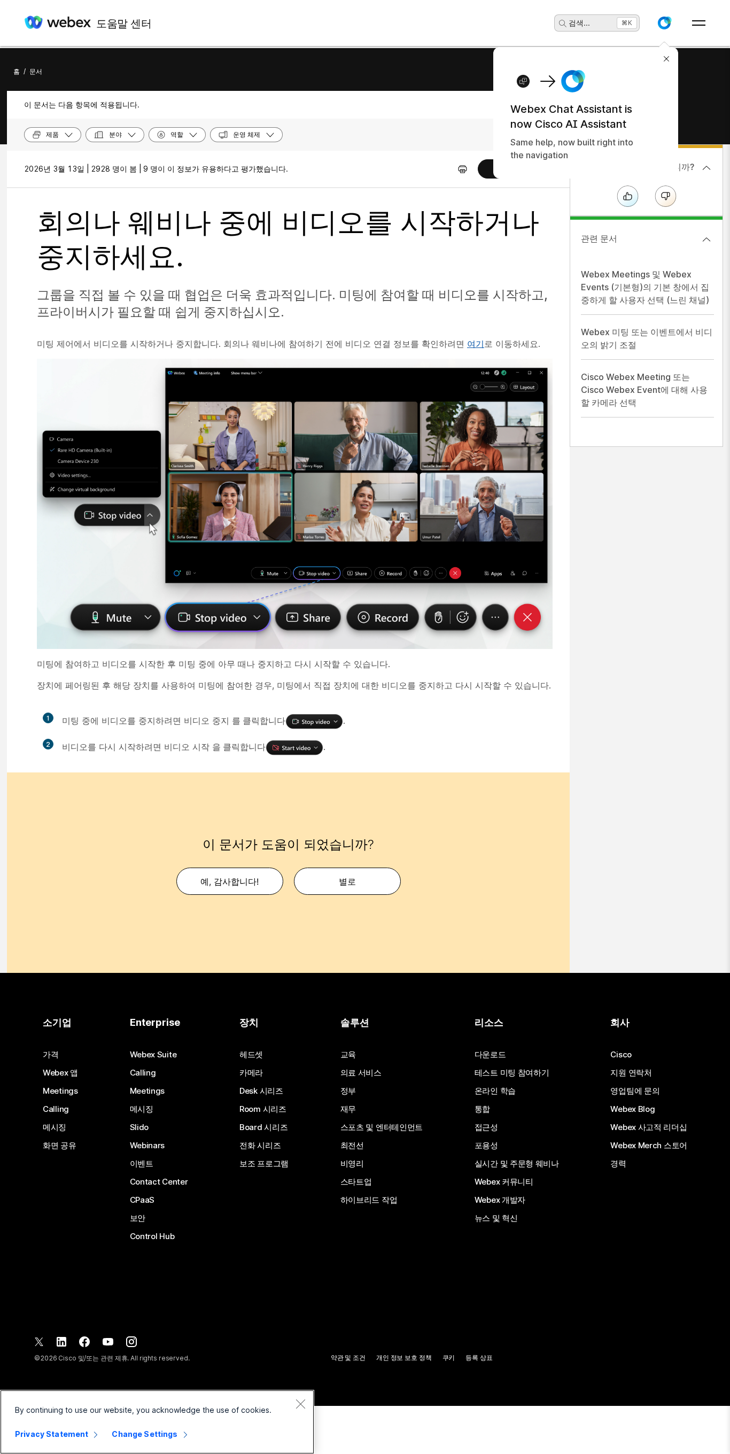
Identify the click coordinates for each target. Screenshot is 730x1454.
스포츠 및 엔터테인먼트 (381, 1127)
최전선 (352, 1145)
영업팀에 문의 (634, 1091)
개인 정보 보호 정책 (404, 1358)
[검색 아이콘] (562, 23)
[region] (157, 1422)
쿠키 (448, 1358)
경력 (618, 1163)
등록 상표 (478, 1358)
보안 (137, 1218)
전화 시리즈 (260, 1145)
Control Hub (152, 1236)
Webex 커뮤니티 (504, 1182)
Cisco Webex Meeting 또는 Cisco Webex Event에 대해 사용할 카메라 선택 (644, 390)
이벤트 (141, 1163)
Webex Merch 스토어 (648, 1145)
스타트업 (356, 1182)
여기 (475, 343)
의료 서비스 (361, 1073)
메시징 (54, 1127)
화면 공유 (59, 1145)
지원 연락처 (630, 1073)
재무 (348, 1109)
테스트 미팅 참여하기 (512, 1073)
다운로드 (490, 1054)
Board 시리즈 (263, 1127)
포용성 (486, 1145)
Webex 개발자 (500, 1200)
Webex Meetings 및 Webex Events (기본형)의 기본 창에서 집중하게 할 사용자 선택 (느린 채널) (645, 287)
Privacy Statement (51, 1433)
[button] (664, 23)
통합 (482, 1109)
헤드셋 (251, 1054)
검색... (579, 22)
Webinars (147, 1145)
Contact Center (159, 1182)
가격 (50, 1054)
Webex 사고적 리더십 (648, 1127)
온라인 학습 (495, 1091)
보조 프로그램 (264, 1163)
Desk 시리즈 (261, 1091)
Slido (139, 1127)
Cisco (621, 1054)
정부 (348, 1091)
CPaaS (142, 1200)
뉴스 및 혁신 (496, 1218)
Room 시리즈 (262, 1109)
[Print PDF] (462, 169)
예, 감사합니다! (229, 881)
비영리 (352, 1163)
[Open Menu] (699, 23)
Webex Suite (153, 1054)
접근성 (486, 1127)
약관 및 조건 (348, 1358)
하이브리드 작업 (369, 1200)
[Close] (300, 1403)
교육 (348, 1054)
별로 (347, 881)
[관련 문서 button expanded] (706, 239)
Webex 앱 (60, 1073)
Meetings (60, 1091)
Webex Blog (632, 1109)
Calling (56, 1109)
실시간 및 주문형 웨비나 (517, 1163)
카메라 (251, 1073)
